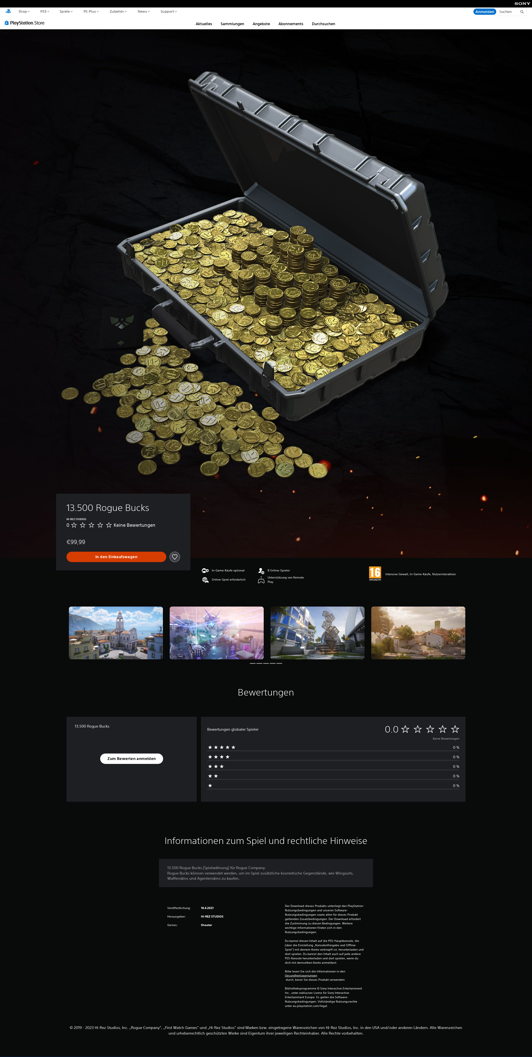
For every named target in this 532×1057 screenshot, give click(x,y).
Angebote (261, 23)
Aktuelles (204, 23)
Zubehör (117, 11)
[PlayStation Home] (8, 11)
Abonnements (290, 23)
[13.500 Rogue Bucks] (116, 633)
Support (167, 11)
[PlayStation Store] (26, 22)
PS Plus (89, 11)
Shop (22, 11)
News (142, 11)
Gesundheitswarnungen (301, 975)
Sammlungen (232, 23)
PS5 (43, 11)
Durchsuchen (323, 23)
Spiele (65, 11)
